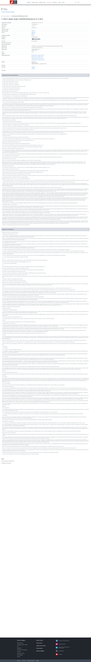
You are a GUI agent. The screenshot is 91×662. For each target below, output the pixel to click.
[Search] (76, 2)
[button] (45, 75)
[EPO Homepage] (13, 2)
